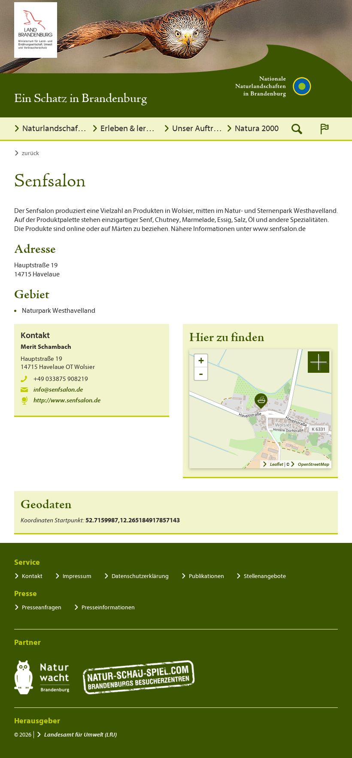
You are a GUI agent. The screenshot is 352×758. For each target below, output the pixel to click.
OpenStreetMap (313, 464)
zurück (30, 153)
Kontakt (32, 576)
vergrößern (318, 362)
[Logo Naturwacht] (42, 677)
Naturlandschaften (55, 128)
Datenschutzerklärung (140, 576)
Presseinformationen (108, 607)
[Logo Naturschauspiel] (139, 677)
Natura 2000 (257, 128)
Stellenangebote (265, 576)
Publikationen (206, 576)
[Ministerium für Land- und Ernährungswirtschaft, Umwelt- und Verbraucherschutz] (35, 30)
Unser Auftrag (197, 128)
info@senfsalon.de (58, 389)
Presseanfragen (41, 607)
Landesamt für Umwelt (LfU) (80, 734)
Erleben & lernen (129, 128)
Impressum (77, 576)
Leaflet (276, 464)
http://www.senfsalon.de (66, 400)
